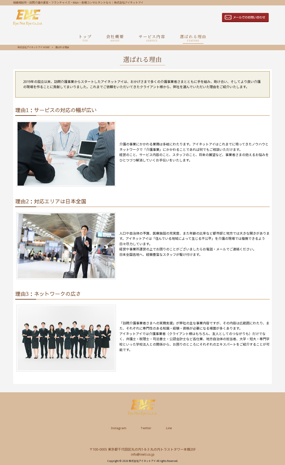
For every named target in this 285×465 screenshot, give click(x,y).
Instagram (118, 428)
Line (169, 428)
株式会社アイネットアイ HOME (34, 47)
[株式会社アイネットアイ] (27, 24)
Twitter (146, 428)
